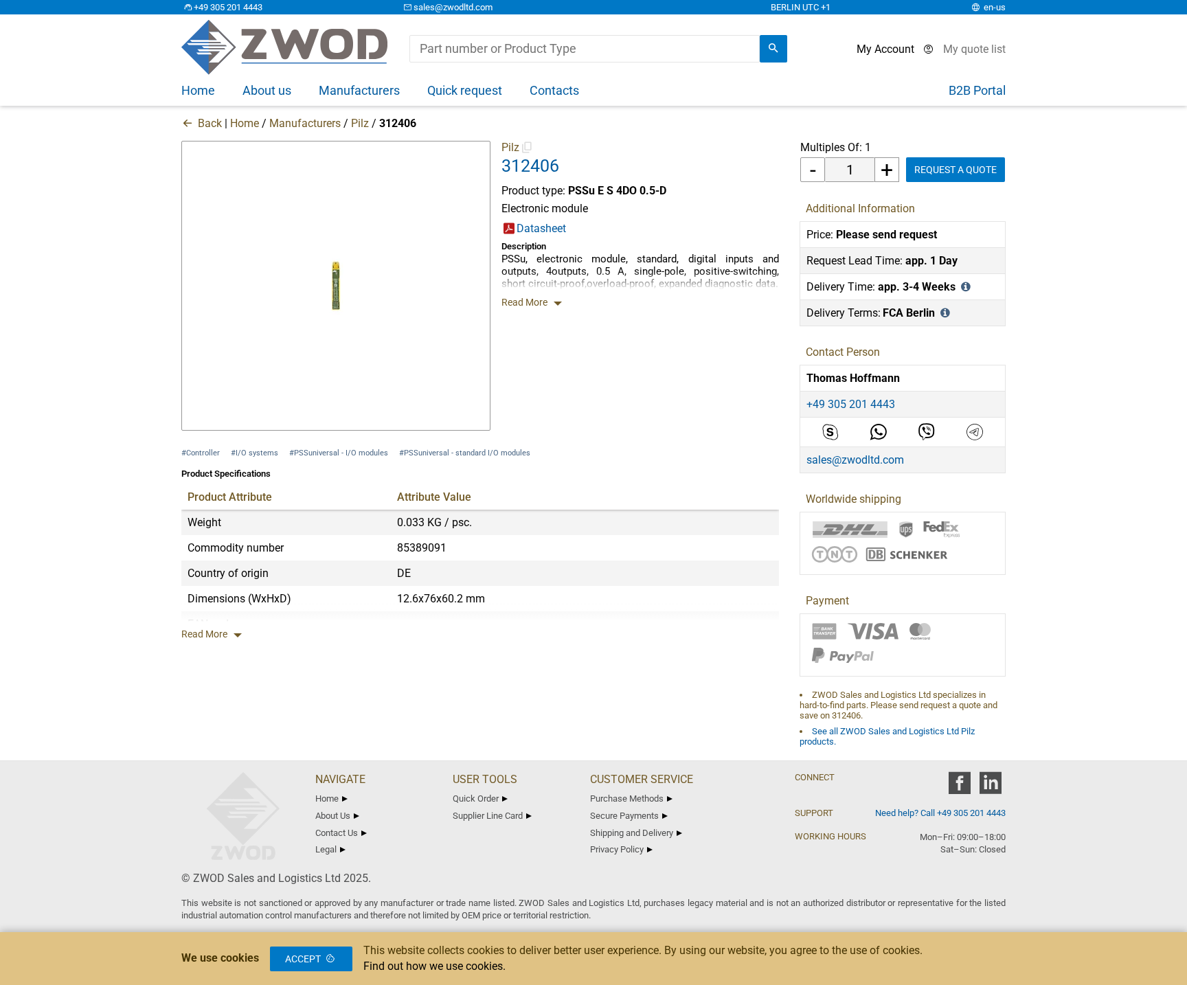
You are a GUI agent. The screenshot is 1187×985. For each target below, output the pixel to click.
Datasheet (541, 228)
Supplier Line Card (488, 816)
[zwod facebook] (959, 787)
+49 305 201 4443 (228, 7)
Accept (303, 958)
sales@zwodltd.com (453, 7)
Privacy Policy (617, 849)
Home (244, 123)
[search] (773, 49)
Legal (326, 849)
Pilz (360, 123)
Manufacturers (305, 123)
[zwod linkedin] (990, 787)
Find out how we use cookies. (434, 966)
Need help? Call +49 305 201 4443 (940, 813)
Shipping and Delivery (631, 833)
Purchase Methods (627, 798)
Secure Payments (624, 816)
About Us (332, 816)
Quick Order (476, 798)
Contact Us (336, 833)
